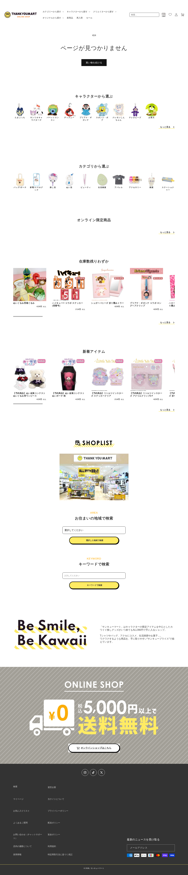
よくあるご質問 (20, 822)
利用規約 (52, 846)
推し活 (53, 187)
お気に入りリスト (21, 811)
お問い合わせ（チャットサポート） (27, 836)
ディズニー (69, 117)
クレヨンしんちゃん (119, 118)
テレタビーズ (135, 117)
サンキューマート (97, 868)
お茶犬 (151, 117)
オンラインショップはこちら (96, 748)
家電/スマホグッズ (36, 188)
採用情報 (17, 854)
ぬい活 (69, 187)
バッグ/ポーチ (20, 187)
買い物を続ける (94, 62)
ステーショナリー (168, 188)
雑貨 (152, 187)
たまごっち (20, 117)
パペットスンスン (53, 118)
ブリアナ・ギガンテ (86, 118)
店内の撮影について (22, 846)
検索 (15, 786)
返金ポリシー (54, 834)
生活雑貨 (102, 187)
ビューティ (86, 187)
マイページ (18, 799)
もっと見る (165, 127)
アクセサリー (135, 187)
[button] (53, 12)
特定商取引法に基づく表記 (60, 854)
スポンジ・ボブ (102, 118)
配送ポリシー (54, 822)
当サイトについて (56, 799)
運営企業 (52, 787)
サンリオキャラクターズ (36, 118)
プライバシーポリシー (58, 811)
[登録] (171, 847)
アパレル (119, 187)
